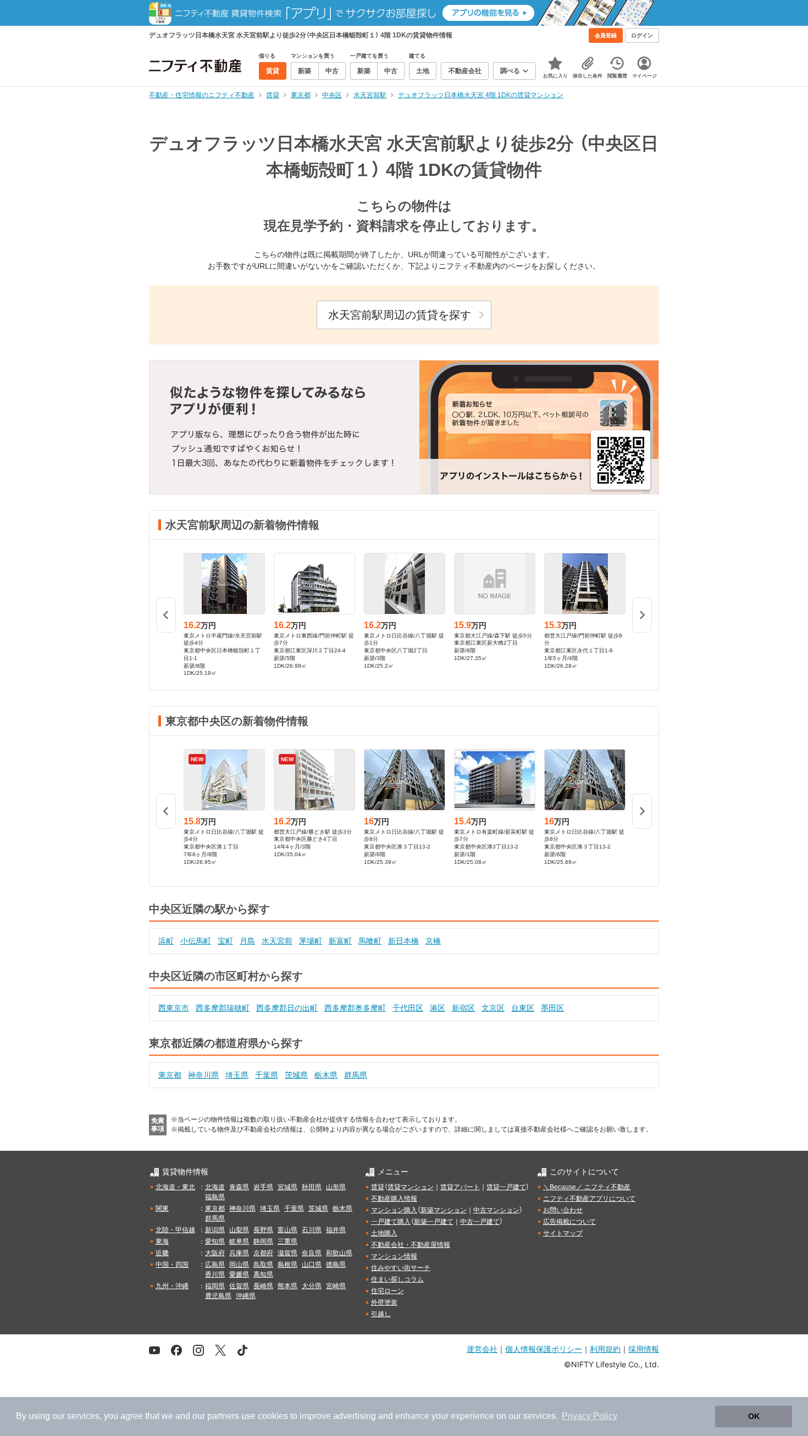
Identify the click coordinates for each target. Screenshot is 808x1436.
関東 (162, 1208)
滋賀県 (287, 1253)
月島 (247, 940)
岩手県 (263, 1187)
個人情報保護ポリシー (543, 1349)
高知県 (263, 1274)
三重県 (287, 1241)
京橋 (433, 940)
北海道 (215, 1187)
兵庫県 (239, 1253)
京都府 (263, 1253)
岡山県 (239, 1264)
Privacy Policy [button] (589, 1416)
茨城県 (296, 1075)
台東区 (522, 1007)
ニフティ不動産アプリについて (589, 1198)
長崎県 (263, 1286)
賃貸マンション (411, 1187)
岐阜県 (239, 1241)
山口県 (312, 1264)
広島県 (215, 1264)
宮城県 (287, 1187)
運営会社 (482, 1349)
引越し (381, 1314)
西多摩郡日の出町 (287, 1007)
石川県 (312, 1230)
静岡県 (263, 1241)
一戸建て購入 (391, 1222)
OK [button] (754, 1416)
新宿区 (463, 1007)
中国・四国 (172, 1264)
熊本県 (287, 1286)
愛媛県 (239, 1274)
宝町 (225, 940)
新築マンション (443, 1210)
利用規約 (605, 1349)
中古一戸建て (480, 1222)
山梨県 (239, 1230)
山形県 (336, 1187)
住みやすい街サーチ (400, 1268)
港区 (437, 1007)
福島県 (215, 1197)
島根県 (287, 1264)
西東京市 (173, 1007)
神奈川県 (203, 1075)
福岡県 (215, 1286)
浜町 (166, 940)
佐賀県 (239, 1286)
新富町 (340, 940)
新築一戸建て (433, 1222)
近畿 (162, 1253)
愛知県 (215, 1241)
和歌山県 (339, 1253)
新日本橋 (403, 940)
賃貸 (377, 1187)
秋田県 (312, 1187)
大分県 (312, 1286)
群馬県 (355, 1075)
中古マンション (496, 1210)
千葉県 (266, 1075)
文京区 (493, 1007)
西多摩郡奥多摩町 (355, 1007)
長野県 (263, 1230)
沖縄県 (246, 1296)
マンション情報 (394, 1256)
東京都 (169, 1075)
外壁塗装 (384, 1302)
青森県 (239, 1187)
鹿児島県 (218, 1296)
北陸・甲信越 (175, 1230)
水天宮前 (277, 940)
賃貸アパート (460, 1187)
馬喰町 (369, 940)
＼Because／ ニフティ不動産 (586, 1187)
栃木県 (325, 1075)
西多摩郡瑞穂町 (223, 1007)
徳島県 (336, 1264)
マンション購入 (394, 1210)
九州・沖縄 (172, 1286)
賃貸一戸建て (506, 1187)
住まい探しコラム (397, 1279)
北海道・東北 (175, 1187)
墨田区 (552, 1007)
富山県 (287, 1230)
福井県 (336, 1230)
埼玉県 (236, 1075)
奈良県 (312, 1253)
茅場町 (310, 940)
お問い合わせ (563, 1210)
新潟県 (215, 1230)
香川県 (215, 1274)
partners (223, 1416)
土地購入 (384, 1233)
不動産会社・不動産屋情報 (410, 1245)
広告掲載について (569, 1222)
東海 (162, 1241)
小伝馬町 (195, 940)
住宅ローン (387, 1291)
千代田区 (407, 1007)
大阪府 (215, 1253)
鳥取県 (263, 1264)
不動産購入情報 (394, 1198)
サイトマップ (563, 1233)
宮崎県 (336, 1286)
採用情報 (643, 1349)
